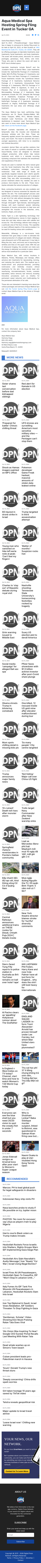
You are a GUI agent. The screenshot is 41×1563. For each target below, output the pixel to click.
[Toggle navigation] (26, 7)
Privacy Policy (19, 1558)
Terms (9, 1558)
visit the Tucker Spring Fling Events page (21, 289)
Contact (20, 1560)
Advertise (29, 1558)
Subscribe (20, 1541)
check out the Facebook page (15, 126)
